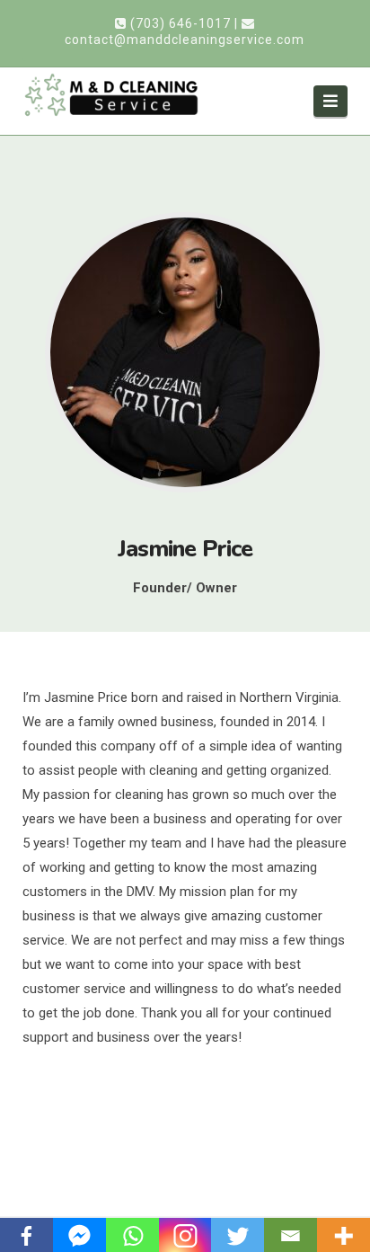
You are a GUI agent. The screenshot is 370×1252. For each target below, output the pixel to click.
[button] (330, 101)
